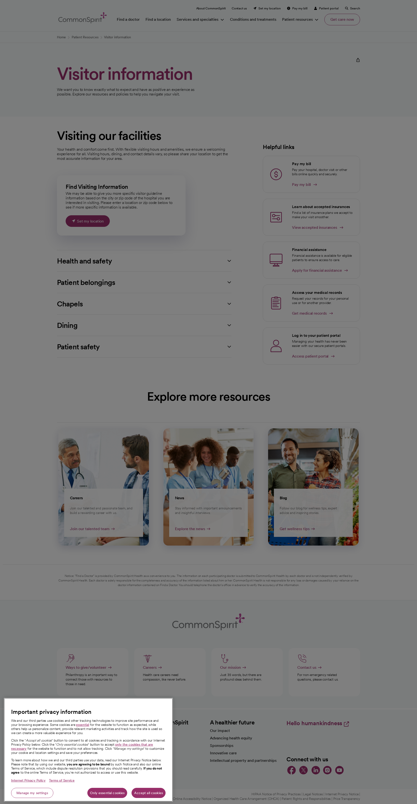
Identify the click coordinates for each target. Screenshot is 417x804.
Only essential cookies (107, 793)
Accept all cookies (148, 793)
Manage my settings (32, 793)
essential (82, 725)
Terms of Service (62, 780)
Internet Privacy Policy (28, 780)
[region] (88, 750)
